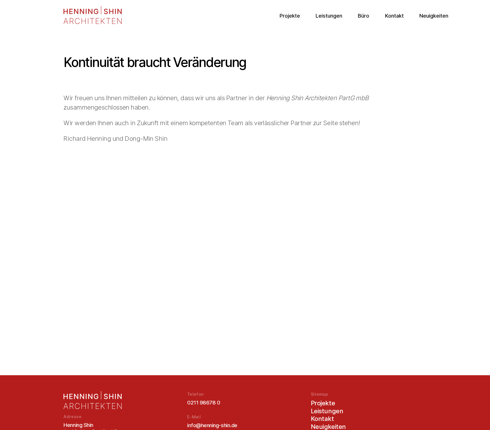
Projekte (290, 16)
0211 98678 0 (203, 402)
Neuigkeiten (433, 16)
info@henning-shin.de (212, 425)
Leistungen (329, 16)
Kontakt (394, 16)
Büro (363, 16)
